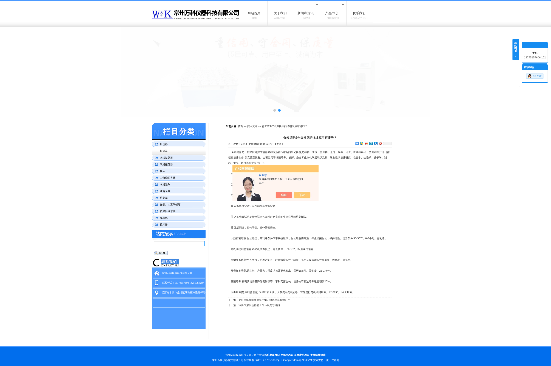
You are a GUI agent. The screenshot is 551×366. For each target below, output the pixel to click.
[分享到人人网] (375, 143)
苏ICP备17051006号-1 (268, 360)
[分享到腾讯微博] (370, 143)
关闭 (279, 143)
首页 (240, 126)
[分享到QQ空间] (361, 143)
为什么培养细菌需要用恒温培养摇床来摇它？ (264, 300)
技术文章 (252, 126)
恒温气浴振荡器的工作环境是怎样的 (259, 305)
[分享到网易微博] (380, 143)
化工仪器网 (332, 360)
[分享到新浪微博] (366, 143)
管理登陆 (307, 360)
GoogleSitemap (292, 360)
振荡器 (164, 150)
